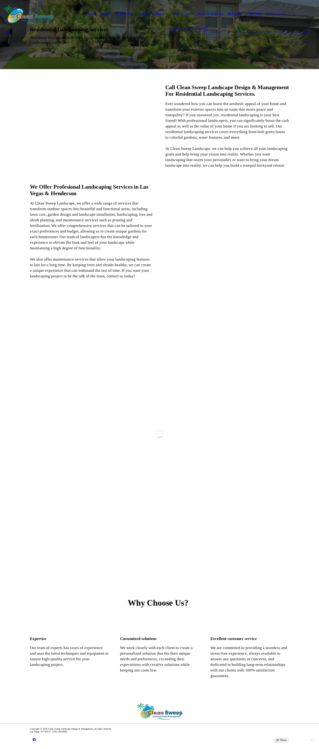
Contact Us (276, 14)
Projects (180, 14)
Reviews (235, 14)
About (106, 14)
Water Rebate (211, 14)
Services (124, 14)
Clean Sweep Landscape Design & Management (272, 32)
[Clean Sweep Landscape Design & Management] (29, 14)
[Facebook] (8, 32)
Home (92, 14)
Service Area (152, 14)
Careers (254, 14)
